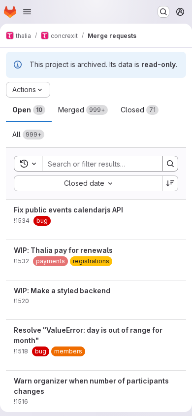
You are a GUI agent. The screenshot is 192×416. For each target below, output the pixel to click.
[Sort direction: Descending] (170, 183)
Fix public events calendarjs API (68, 210)
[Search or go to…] (163, 12)
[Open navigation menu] (27, 12)
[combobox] (88, 183)
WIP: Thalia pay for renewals (63, 250)
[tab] (29, 110)
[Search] (170, 164)
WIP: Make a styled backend (62, 290)
